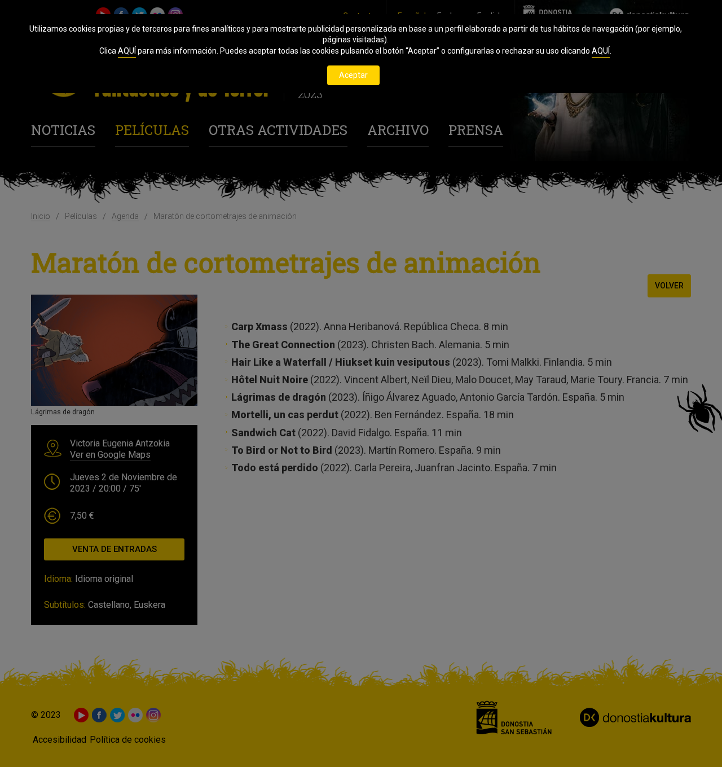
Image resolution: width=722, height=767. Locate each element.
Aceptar (353, 75)
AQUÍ (127, 50)
